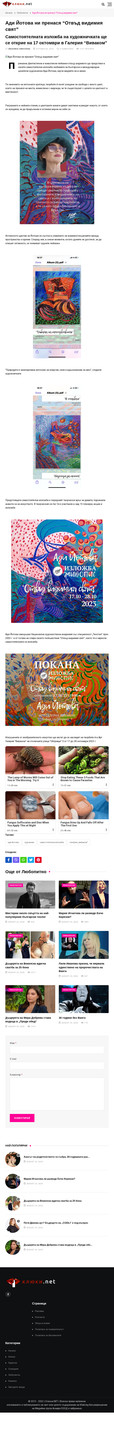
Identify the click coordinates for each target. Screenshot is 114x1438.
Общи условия (42, 1323)
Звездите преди (16, 1387)
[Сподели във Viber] (16, 860)
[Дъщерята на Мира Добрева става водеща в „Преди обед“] (30, 999)
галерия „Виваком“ (78, 842)
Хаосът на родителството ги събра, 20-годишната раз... (57, 1157)
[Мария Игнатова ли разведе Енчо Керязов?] (84, 894)
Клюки (11, 1357)
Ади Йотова (13, 842)
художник (29, 842)
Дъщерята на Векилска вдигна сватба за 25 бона (52, 1201)
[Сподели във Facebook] (8, 860)
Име (13, 1043)
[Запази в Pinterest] (38, 860)
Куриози (12, 1363)
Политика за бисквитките (48, 1335)
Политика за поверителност (49, 1329)
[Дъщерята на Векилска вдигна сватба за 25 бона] (30, 945)
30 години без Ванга (72, 1017)
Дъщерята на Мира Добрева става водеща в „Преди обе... (58, 1245)
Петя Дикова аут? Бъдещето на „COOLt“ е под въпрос (56, 1223)
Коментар (16, 1074)
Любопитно (22, 13)
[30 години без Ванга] (84, 999)
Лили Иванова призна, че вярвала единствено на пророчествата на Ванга (81, 967)
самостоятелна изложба (52, 842)
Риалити (12, 1381)
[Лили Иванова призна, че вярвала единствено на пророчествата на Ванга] (84, 945)
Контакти (40, 1317)
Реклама (39, 1311)
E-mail (13, 1059)
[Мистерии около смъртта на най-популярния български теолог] (30, 894)
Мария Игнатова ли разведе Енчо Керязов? (49, 1179)
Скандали (13, 1369)
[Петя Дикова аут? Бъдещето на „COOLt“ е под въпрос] (12, 1225)
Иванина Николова (19, 49)
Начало (9, 13)
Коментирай (22, 1118)
